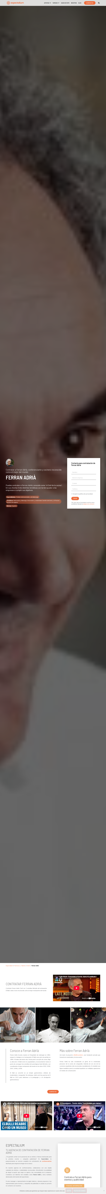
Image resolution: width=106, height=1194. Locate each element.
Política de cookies (80, 1191)
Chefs (28, 965)
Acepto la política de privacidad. (83, 494)
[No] (104, 1191)
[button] (99, 3)
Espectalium (9, 965)
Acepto (69, 1191)
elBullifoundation (78, 1055)
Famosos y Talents (19, 965)
